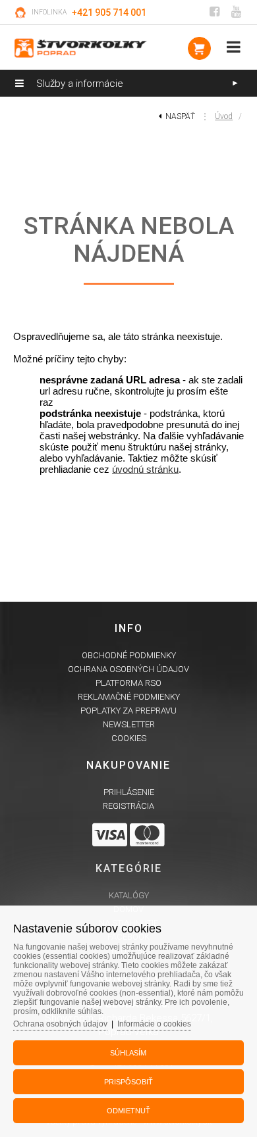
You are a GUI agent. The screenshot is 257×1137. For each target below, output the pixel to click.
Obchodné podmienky (129, 655)
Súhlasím (128, 1053)
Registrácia (128, 806)
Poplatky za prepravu (128, 710)
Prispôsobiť (128, 1082)
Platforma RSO (128, 683)
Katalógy (129, 895)
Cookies (128, 738)
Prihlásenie (128, 792)
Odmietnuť (128, 1111)
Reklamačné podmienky (129, 697)
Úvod (224, 116)
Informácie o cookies (154, 1023)
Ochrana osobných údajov (128, 669)
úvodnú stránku (145, 469)
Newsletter (129, 724)
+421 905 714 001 (109, 12)
